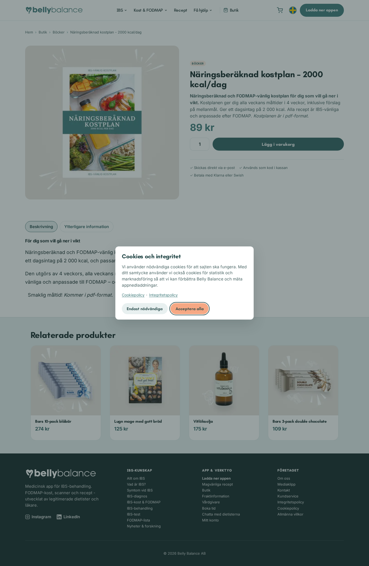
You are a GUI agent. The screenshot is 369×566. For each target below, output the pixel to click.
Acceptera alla (190, 308)
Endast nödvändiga (145, 308)
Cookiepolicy (133, 295)
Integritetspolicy (163, 295)
